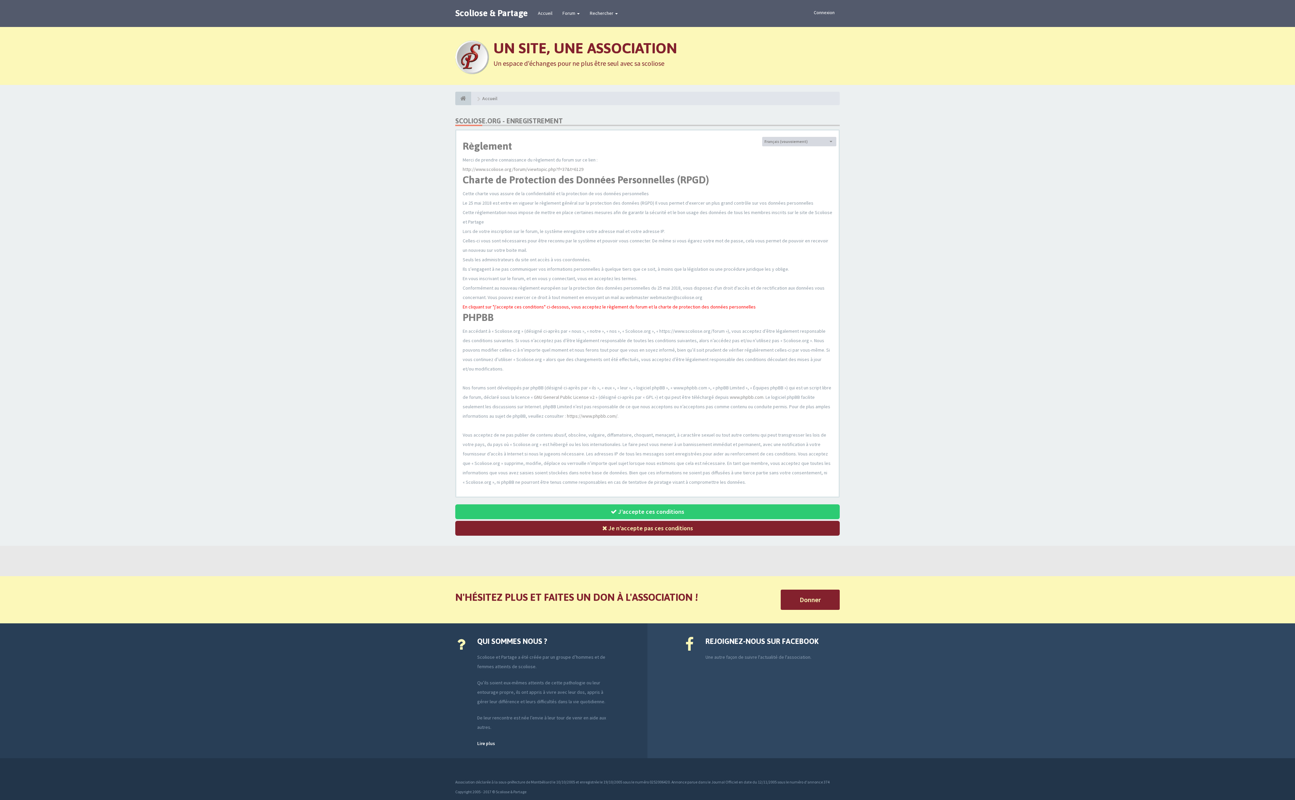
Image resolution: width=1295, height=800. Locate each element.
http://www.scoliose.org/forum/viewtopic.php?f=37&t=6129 (523, 169)
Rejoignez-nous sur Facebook (762, 641)
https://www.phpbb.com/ (592, 416)
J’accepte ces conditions (650, 511)
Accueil (545, 13)
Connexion (824, 12)
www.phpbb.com (747, 397)
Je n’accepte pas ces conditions (650, 528)
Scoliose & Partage (491, 13)
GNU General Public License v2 (564, 397)
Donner (810, 599)
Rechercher (602, 13)
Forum (569, 13)
